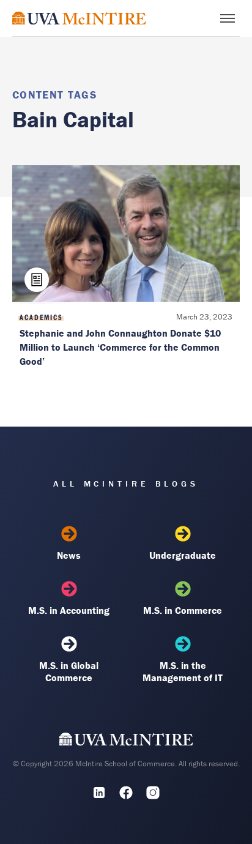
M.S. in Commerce (182, 610)
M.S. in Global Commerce (68, 671)
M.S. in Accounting (68, 610)
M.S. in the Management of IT (183, 671)
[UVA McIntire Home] (126, 742)
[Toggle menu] (227, 18)
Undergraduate (182, 555)
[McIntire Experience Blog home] (79, 18)
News (69, 555)
